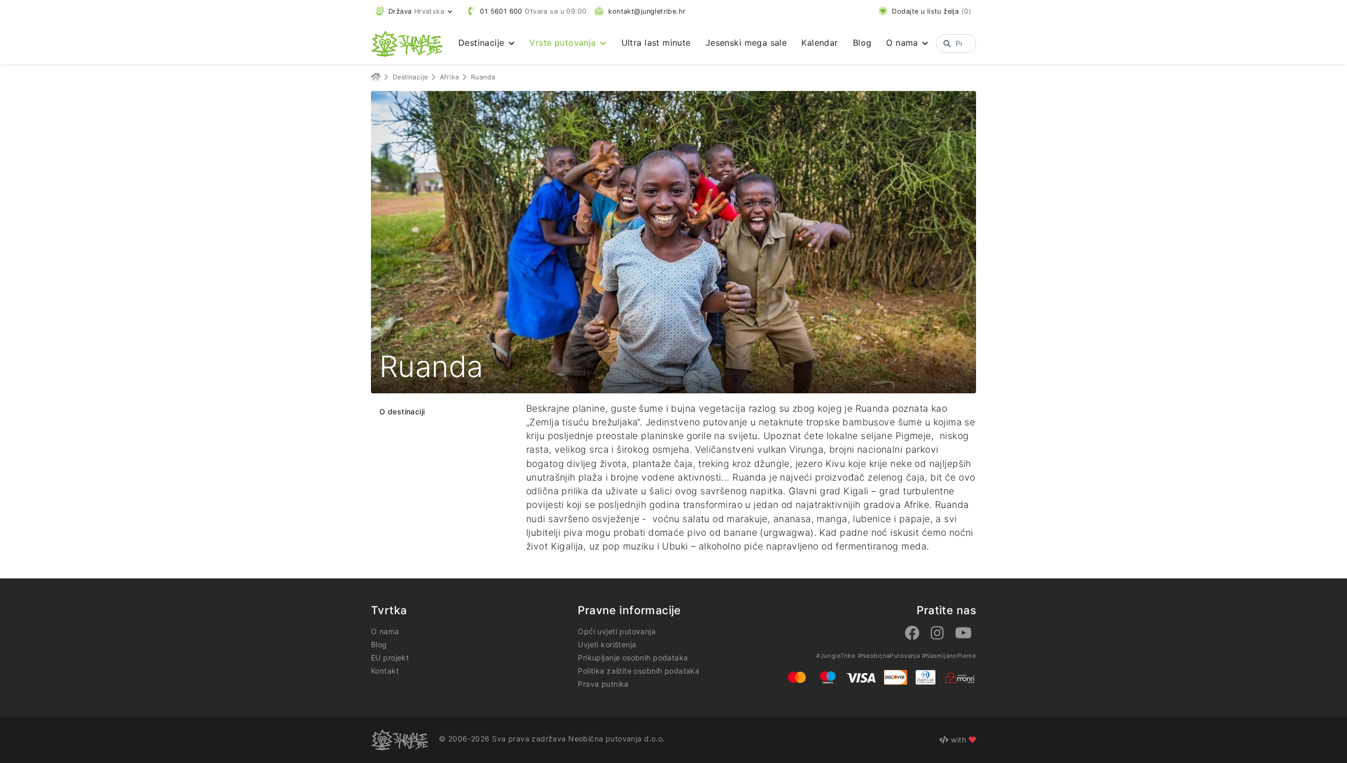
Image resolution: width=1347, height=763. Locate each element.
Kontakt (385, 670)
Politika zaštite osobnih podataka (638, 670)
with (959, 739)
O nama (385, 631)
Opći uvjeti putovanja (617, 631)
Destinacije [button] (482, 42)
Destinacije (410, 77)
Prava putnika (603, 683)
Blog (862, 42)
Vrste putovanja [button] (564, 42)
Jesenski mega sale (746, 42)
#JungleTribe (836, 655)
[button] (413, 11)
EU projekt (390, 657)
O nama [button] (903, 42)
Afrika (449, 77)
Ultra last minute (656, 42)
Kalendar (819, 42)
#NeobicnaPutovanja (889, 655)
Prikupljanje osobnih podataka (633, 657)
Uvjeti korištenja (607, 644)
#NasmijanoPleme (949, 655)
